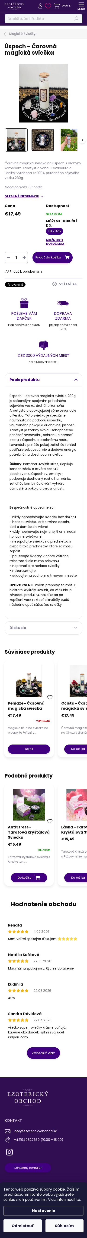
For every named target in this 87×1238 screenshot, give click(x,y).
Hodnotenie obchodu (43, 904)
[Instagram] (9, 1151)
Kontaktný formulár (28, 1168)
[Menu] (81, 6)
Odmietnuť (22, 1225)
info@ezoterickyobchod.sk (35, 1131)
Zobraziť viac (43, 1053)
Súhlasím (64, 1225)
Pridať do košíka (48, 257)
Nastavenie (43, 1210)
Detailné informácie (22, 196)
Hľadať (76, 18)
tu (78, 1199)
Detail (29, 749)
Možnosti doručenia (55, 242)
